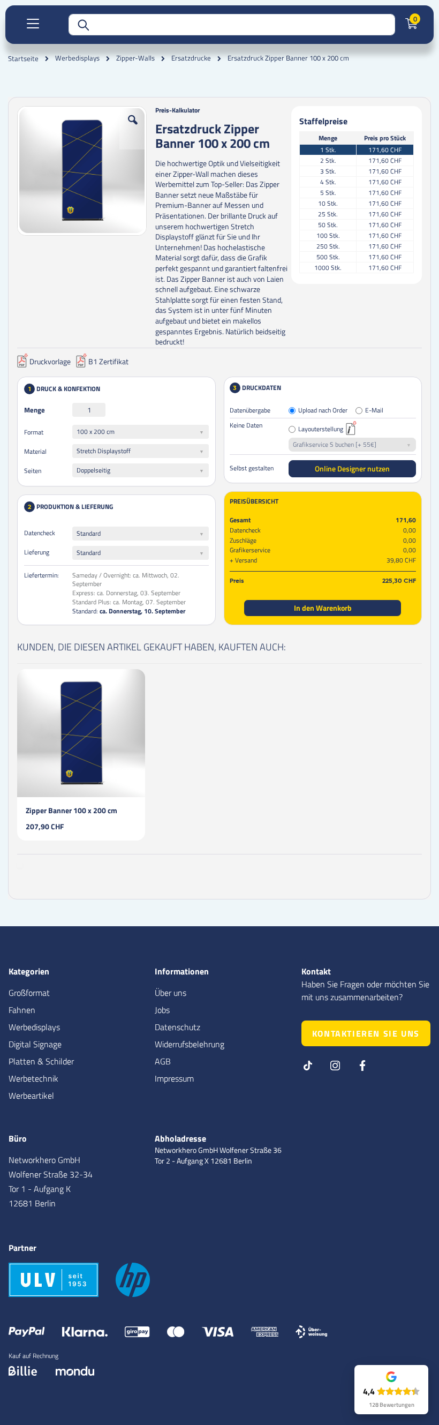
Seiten (32, 471)
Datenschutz (177, 1027)
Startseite (23, 58)
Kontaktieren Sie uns (366, 1033)
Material (35, 451)
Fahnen (22, 1009)
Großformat (29, 992)
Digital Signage (35, 1044)
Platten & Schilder (41, 1061)
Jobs (162, 1009)
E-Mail (374, 410)
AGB (163, 1061)
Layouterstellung (320, 429)
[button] (132, 128)
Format (33, 432)
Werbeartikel (31, 1095)
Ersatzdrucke (191, 58)
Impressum (174, 1078)
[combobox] (232, 24)
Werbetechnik (33, 1078)
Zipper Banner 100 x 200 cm (71, 810)
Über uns (170, 992)
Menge (34, 409)
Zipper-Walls (135, 58)
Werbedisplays (77, 58)
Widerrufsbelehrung (189, 1044)
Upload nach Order (322, 410)
